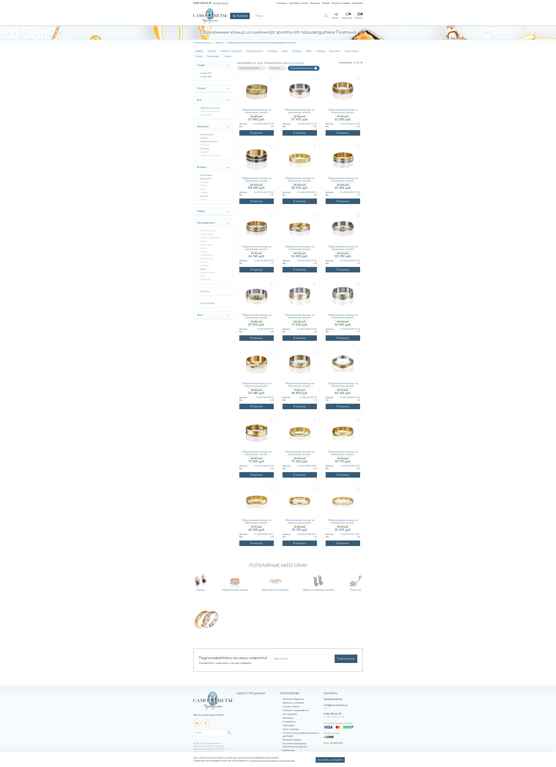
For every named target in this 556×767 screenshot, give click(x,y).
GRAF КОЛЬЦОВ (207, 231)
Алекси (203, 248)
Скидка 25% (205, 73)
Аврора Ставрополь (210, 238)
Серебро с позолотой (231, 51)
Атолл (203, 276)
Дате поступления (293, 63)
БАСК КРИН (205, 280)
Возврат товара (292, 740)
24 (358, 63)
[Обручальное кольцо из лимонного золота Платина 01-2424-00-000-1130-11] (343, 502)
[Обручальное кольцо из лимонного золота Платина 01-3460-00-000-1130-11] (299, 160)
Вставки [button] (202, 167)
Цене (260, 63)
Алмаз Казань (206, 255)
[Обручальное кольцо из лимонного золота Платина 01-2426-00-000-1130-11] (299, 502)
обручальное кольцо (210, 108)
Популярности (272, 63)
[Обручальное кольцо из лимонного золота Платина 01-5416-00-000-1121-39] (299, 228)
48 (361, 63)
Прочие (203, 186)
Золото (198, 56)
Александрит (206, 245)
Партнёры (289, 725)
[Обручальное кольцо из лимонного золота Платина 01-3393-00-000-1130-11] (299, 433)
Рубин (309, 51)
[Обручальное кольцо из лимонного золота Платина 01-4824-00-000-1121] (299, 365)
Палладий (272, 51)
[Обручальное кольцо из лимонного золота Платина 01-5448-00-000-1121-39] (256, 91)
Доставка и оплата (298, 3)
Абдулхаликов (206, 234)
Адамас (203, 241)
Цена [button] (200, 315)
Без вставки (213, 56)
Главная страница (202, 43)
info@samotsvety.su (336, 705)
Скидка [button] (201, 65)
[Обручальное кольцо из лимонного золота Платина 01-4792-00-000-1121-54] (256, 433)
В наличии (205, 291)
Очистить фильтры (301, 68)
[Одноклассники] (206, 723)
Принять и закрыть (330, 760)
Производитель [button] (206, 223)
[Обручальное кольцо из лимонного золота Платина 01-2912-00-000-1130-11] (343, 433)
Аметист (204, 266)
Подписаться (346, 658)
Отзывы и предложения (296, 710)
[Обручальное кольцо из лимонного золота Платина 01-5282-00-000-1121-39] (299, 296)
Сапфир (227, 56)
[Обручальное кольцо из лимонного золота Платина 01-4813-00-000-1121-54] (343, 365)
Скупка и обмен (291, 707)
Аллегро (204, 252)
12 (354, 63)
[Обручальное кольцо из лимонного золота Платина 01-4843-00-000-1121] (256, 365)
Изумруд (321, 51)
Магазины (315, 3)
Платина (297, 51)
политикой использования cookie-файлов (272, 761)
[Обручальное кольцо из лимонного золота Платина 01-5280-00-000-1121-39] (343, 296)
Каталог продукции (293, 699)
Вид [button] (199, 100)
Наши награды (291, 729)
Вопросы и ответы (341, 3)
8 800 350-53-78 (202, 3)
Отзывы (326, 3)
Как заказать (290, 714)
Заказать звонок (333, 699)
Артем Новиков (207, 273)
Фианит (212, 51)
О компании (281, 3)
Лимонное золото (254, 51)
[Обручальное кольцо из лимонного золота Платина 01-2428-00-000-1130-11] (256, 502)
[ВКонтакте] (197, 723)
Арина (203, 269)
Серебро (199, 51)
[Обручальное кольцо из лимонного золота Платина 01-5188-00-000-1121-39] (343, 228)
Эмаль (285, 51)
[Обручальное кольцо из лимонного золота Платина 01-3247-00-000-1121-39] (256, 228)
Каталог (219, 43)
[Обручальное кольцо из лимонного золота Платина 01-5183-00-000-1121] (256, 296)
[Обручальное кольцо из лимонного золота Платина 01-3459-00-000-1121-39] (343, 160)
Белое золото (351, 51)
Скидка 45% (205, 77)
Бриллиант (335, 51)
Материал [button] (203, 126)
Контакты (357, 3)
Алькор (203, 262)
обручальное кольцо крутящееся (210, 113)
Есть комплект (207, 303)
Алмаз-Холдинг (207, 259)
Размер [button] (201, 211)
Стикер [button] (201, 88)
